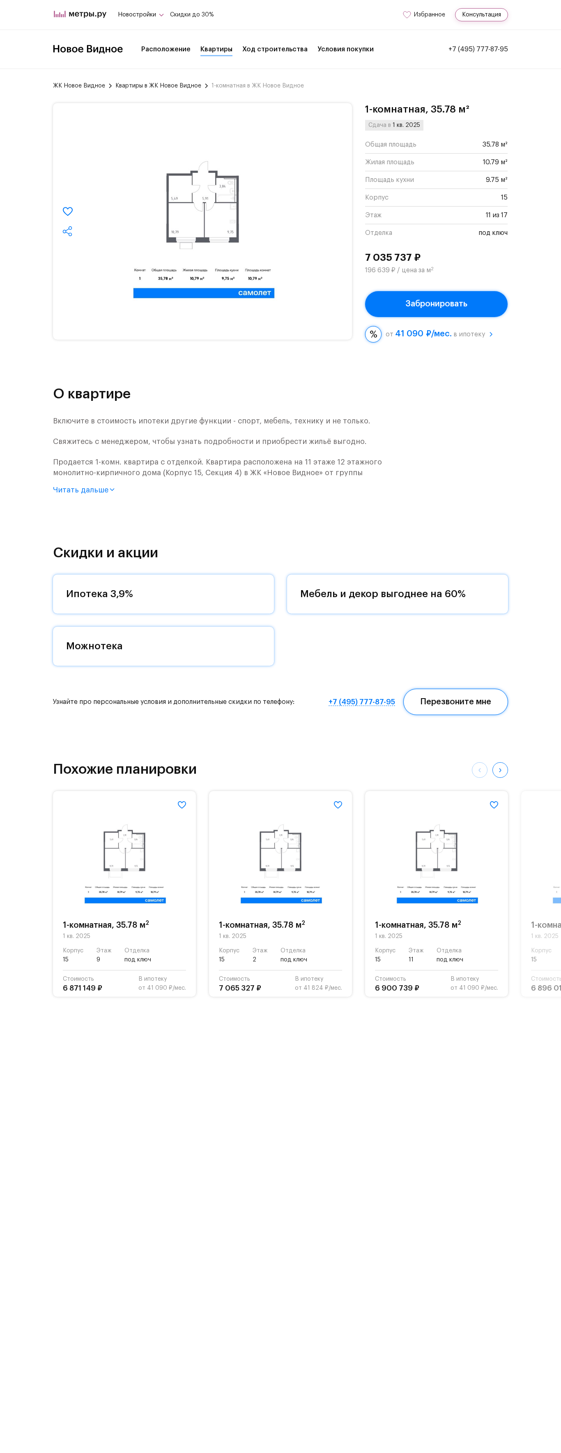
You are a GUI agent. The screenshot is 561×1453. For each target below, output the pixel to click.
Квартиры (216, 49)
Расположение (166, 49)
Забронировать (436, 304)
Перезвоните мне (455, 702)
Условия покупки (345, 49)
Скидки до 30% (192, 15)
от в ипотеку (435, 334)
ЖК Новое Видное (79, 86)
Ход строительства (275, 49)
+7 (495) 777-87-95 (478, 49)
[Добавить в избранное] (68, 211)
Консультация (481, 15)
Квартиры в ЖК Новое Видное (158, 86)
